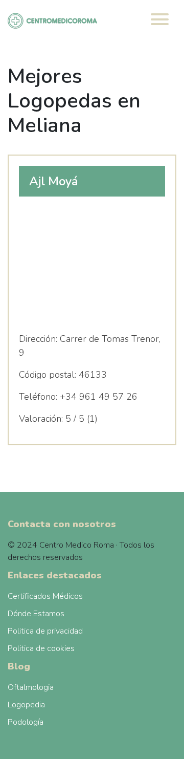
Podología (25, 722)
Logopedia (26, 704)
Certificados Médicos (45, 596)
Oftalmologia (31, 687)
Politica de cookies (41, 648)
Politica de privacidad (45, 631)
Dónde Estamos (36, 613)
